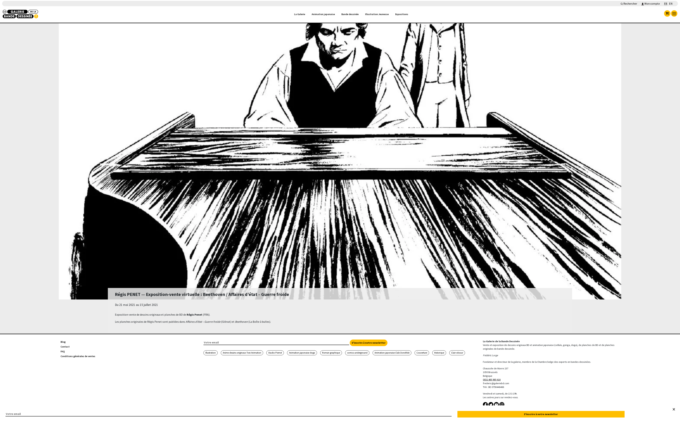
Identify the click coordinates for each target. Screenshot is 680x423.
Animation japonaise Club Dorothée (392, 352)
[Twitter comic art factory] (491, 404)
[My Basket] (667, 13)
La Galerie (299, 14)
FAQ (63, 351)
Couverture (421, 352)
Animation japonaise (323, 14)
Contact (65, 346)
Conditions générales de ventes (78, 356)
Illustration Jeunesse (377, 14)
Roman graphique (331, 352)
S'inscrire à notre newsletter (369, 342)
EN (671, 3)
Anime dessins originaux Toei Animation (242, 352)
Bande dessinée (350, 14)
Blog (63, 341)
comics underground (357, 352)
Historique (439, 352)
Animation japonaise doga (302, 352)
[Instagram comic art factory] (501, 404)
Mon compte (652, 3)
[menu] (674, 13)
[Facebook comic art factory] (485, 404)
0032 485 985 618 (492, 379)
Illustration (210, 352)
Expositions (401, 14)
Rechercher (630, 3)
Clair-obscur (457, 352)
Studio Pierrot (275, 352)
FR (665, 3)
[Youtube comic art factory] (496, 404)
